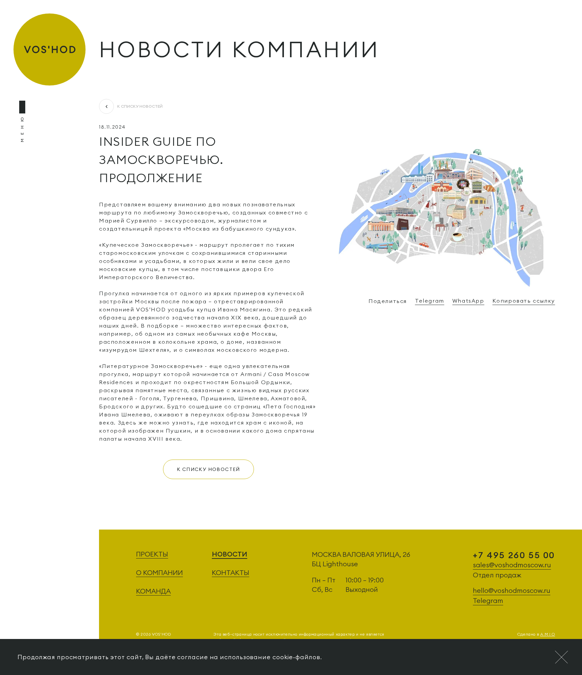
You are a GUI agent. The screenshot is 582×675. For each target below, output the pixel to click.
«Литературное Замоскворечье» (152, 366)
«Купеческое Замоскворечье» (146, 244)
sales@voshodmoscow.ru (512, 565)
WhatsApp (468, 300)
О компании (159, 572)
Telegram (429, 300)
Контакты (230, 572)
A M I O (547, 634)
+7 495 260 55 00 (514, 555)
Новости (229, 554)
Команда (153, 591)
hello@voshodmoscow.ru (511, 590)
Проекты (152, 554)
